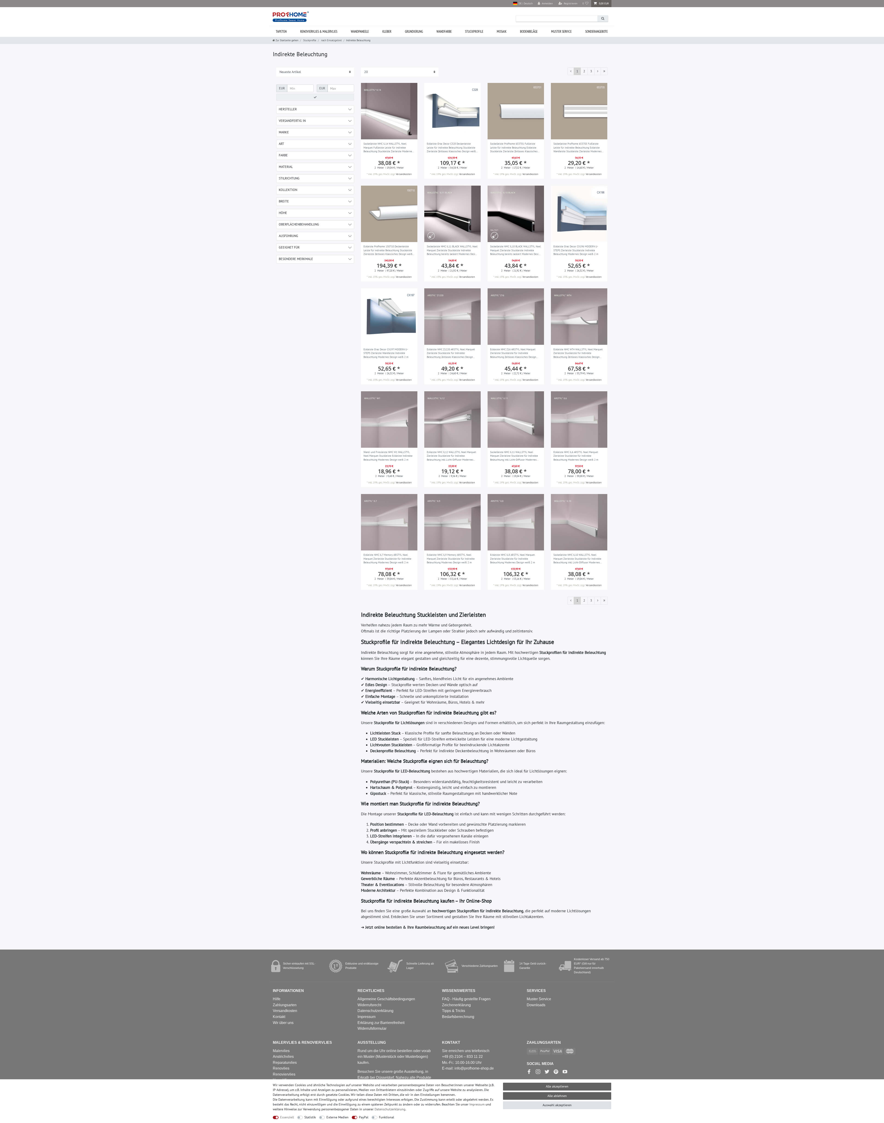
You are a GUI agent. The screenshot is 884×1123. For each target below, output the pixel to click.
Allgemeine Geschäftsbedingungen (386, 999)
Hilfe (276, 999)
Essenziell (287, 1117)
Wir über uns (283, 1023)
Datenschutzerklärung (375, 1011)
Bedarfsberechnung (458, 1017)
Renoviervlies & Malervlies (318, 31)
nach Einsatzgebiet (331, 40)
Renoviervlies (284, 1074)
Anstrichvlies (283, 1057)
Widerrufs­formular (372, 1028)
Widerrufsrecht (369, 1005)
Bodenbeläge (529, 31)
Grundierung (414, 31)
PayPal (363, 1117)
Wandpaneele (360, 31)
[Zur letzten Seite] (604, 71)
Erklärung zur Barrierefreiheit (381, 1023)
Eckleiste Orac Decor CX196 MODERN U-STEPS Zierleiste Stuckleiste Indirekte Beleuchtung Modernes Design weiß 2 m (575, 250)
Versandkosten (404, 174)
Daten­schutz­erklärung (390, 1109)
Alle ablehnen (557, 1096)
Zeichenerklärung (456, 1005)
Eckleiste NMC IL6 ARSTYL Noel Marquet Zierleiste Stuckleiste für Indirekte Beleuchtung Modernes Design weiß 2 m (575, 455)
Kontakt (279, 1017)
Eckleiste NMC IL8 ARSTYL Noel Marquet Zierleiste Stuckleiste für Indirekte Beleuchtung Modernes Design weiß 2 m (512, 558)
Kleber (386, 31)
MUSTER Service (561, 31)
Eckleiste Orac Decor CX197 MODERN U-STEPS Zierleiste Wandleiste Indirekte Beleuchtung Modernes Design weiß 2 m (385, 353)
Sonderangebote (596, 31)
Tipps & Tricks (453, 1011)
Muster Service (539, 999)
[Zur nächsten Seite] (597, 71)
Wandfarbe (444, 31)
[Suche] (602, 18)
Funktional (386, 1117)
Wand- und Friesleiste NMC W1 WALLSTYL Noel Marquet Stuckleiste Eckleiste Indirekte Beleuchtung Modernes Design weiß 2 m (388, 455)
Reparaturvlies (285, 1063)
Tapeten (281, 31)
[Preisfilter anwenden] (315, 97)
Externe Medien (337, 1117)
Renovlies (281, 1068)
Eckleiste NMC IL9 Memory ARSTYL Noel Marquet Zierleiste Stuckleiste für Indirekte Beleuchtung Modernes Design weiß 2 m (451, 558)
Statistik (310, 1117)
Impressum (366, 1017)
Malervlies (281, 1051)
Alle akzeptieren (557, 1086)
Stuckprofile (474, 31)
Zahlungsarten (285, 1005)
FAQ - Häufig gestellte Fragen (466, 999)
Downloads (536, 1005)
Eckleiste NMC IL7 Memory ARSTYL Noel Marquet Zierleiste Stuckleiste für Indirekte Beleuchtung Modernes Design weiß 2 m (387, 558)
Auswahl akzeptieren (557, 1105)
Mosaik (501, 31)
